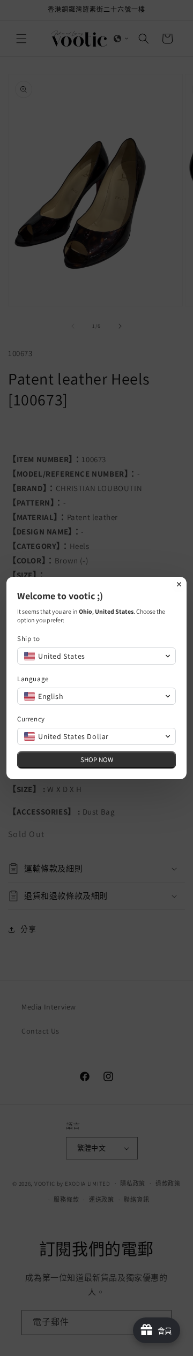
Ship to (28, 638)
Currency (31, 719)
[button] (96, 656)
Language (33, 678)
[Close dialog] (179, 584)
